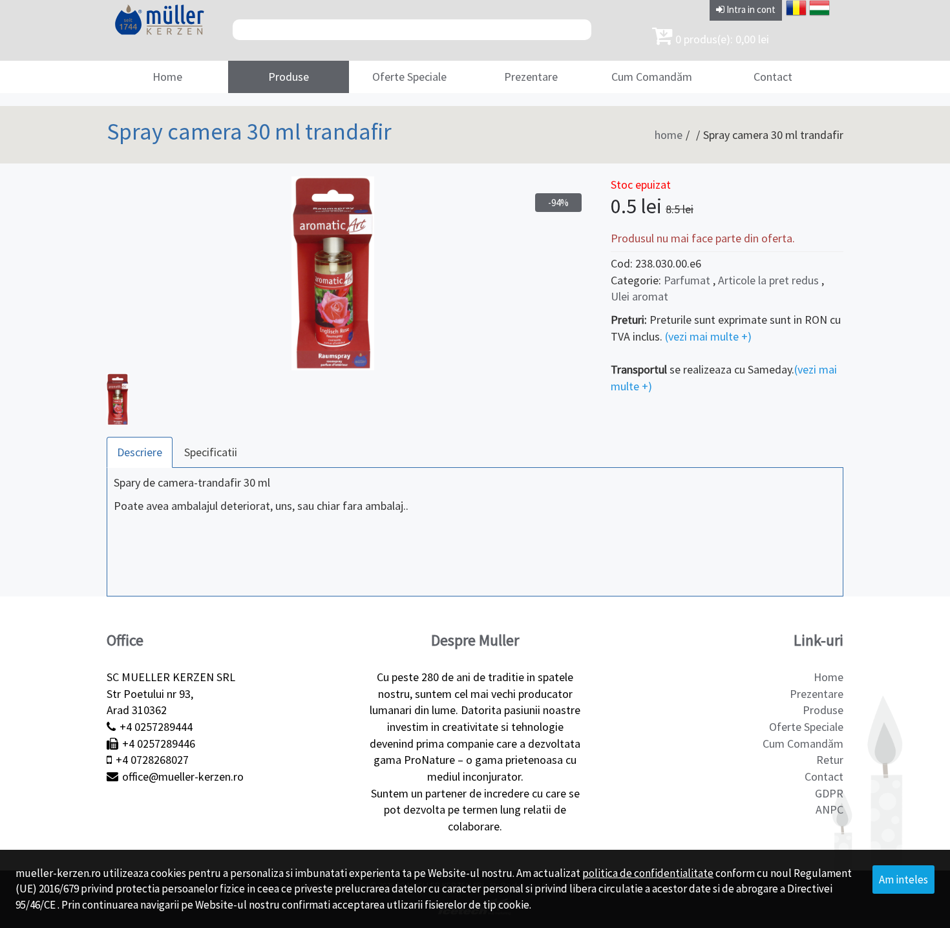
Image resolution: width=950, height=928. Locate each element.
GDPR (829, 793)
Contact (773, 76)
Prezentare (531, 76)
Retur (829, 759)
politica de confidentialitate (647, 873)
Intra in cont (750, 9)
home (668, 134)
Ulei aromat (639, 296)
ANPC (829, 809)
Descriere (139, 452)
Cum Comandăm (651, 76)
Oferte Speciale (409, 76)
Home (167, 76)
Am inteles (903, 879)
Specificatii (210, 452)
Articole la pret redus (769, 280)
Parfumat (687, 280)
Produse (288, 76)
